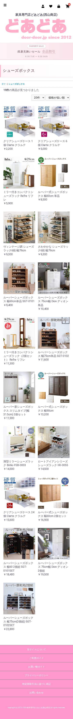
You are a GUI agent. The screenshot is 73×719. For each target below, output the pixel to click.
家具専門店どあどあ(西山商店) (36, 14)
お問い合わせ (36, 692)
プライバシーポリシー (36, 675)
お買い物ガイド (36, 666)
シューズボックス (16, 84)
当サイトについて (36, 649)
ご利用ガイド (36, 658)
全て (4, 84)
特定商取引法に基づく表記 (36, 684)
